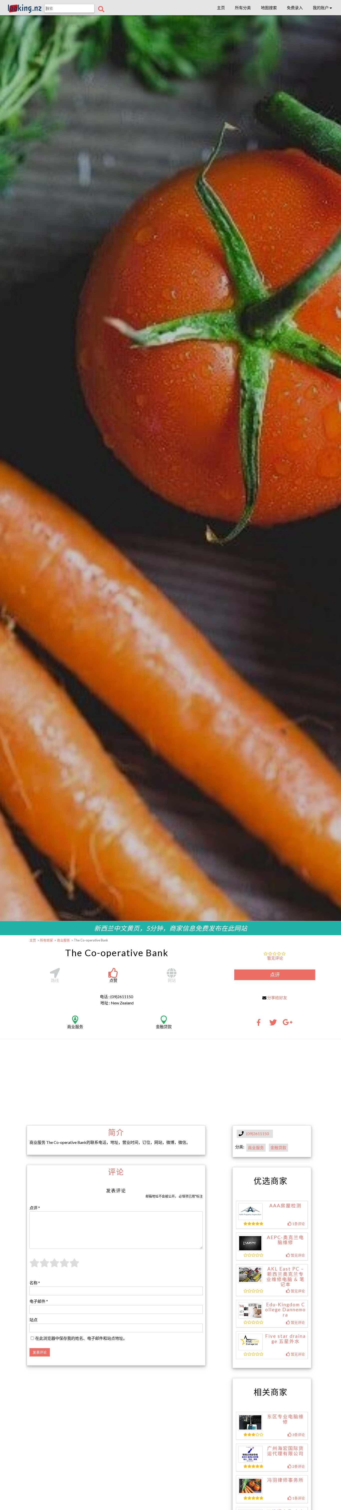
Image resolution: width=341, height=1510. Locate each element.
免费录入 (295, 7)
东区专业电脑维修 (285, 1419)
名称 (34, 1282)
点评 (275, 975)
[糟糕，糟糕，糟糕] (34, 1265)
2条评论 (298, 1466)
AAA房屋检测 (285, 1205)
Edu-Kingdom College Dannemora (285, 1310)
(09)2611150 (257, 1133)
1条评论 (298, 1224)
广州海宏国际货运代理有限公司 (285, 1451)
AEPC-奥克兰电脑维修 (285, 1240)
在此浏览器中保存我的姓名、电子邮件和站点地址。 (81, 1338)
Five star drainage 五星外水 (285, 1338)
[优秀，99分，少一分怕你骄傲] (74, 1265)
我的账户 (321, 7)
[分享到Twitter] (273, 1024)
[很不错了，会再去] (64, 1265)
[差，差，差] (44, 1265)
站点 (33, 1319)
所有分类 (243, 7)
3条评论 (298, 1435)
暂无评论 (275, 958)
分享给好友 (277, 997)
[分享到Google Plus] (288, 1024)
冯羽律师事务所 (285, 1480)
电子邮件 (38, 1301)
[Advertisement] (170, 1082)
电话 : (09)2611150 (116, 996)
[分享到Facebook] (260, 1024)
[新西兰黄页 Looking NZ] (24, 11)
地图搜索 (269, 7)
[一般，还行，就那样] (54, 1265)
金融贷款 (278, 1147)
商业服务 (256, 1147)
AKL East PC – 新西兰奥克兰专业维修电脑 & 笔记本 (285, 1276)
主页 (221, 7)
